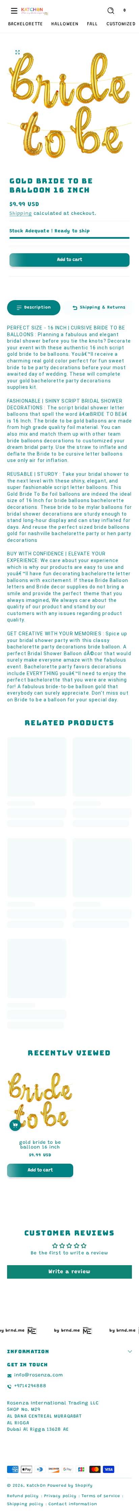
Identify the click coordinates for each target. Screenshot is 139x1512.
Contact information (73, 1504)
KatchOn (36, 1486)
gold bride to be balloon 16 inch (40, 1145)
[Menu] (14, 11)
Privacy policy (60, 1496)
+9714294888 (30, 1386)
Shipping (20, 213)
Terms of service (101, 1496)
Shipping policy (25, 1504)
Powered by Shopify (70, 1486)
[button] (111, 10)
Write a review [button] (70, 1272)
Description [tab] (37, 308)
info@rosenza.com (38, 1375)
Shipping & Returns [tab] (103, 308)
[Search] (110, 10)
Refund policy (23, 1496)
